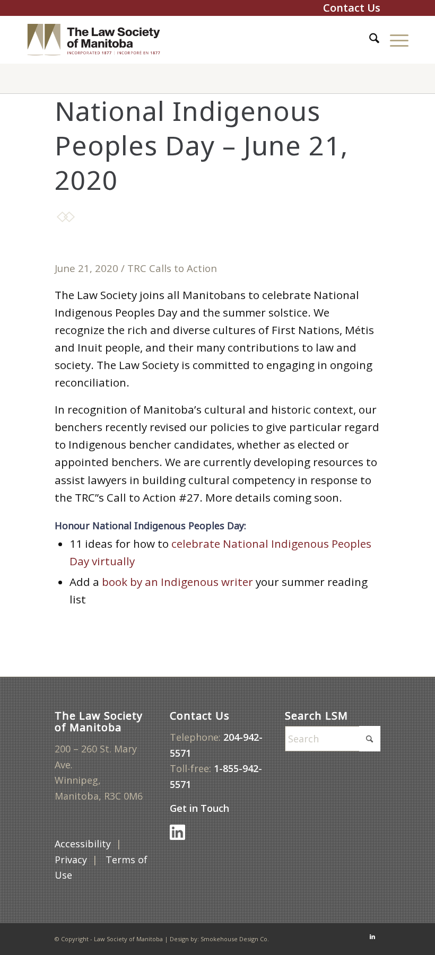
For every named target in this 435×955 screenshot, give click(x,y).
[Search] (369, 40)
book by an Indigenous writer (177, 581)
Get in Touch (201, 808)
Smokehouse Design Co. (235, 939)
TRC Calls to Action (172, 268)
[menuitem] (369, 40)
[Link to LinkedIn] (372, 936)
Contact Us (351, 8)
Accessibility (83, 843)
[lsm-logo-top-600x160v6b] (102, 40)
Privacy (71, 859)
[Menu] (393, 40)
